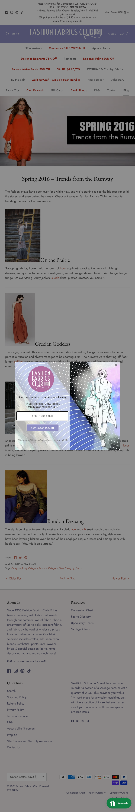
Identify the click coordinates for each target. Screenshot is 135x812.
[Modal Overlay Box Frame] (67, 406)
